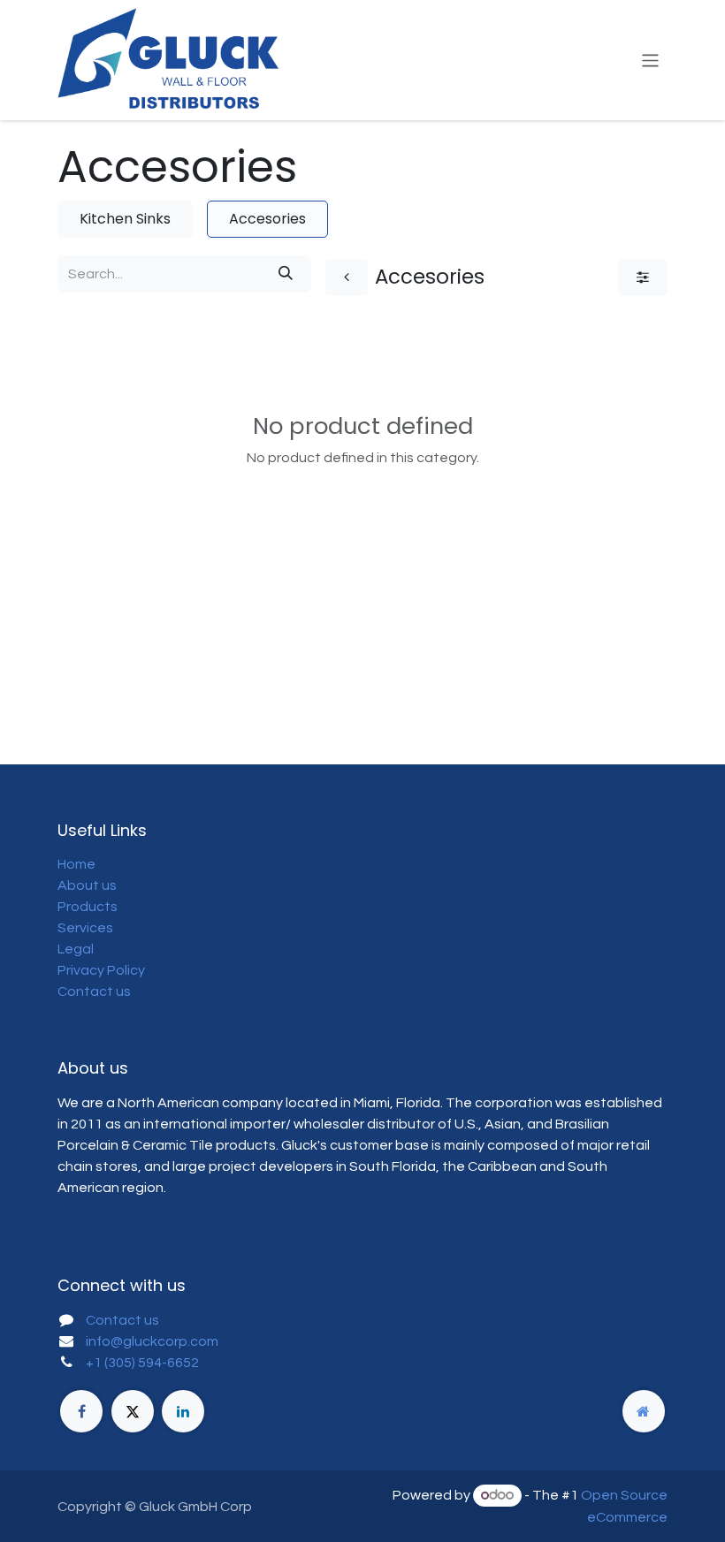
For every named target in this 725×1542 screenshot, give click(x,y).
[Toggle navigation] (650, 59)
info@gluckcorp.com (152, 1341)
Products (87, 907)
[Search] (285, 273)
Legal (75, 949)
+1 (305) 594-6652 (142, 1363)
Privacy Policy (101, 970)
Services (85, 928)
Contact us (94, 991)
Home (76, 864)
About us (87, 885)
